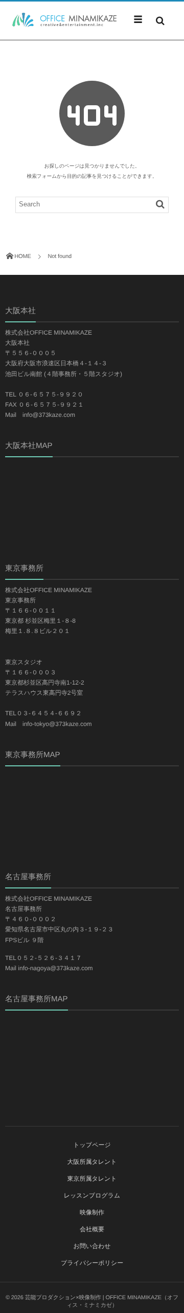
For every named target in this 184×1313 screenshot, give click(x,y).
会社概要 (92, 1229)
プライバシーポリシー (92, 1263)
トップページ (91, 1144)
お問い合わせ (91, 1246)
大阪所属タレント (92, 1161)
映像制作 (92, 1212)
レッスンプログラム (92, 1195)
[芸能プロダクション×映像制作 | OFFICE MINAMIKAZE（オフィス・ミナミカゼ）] (61, 20)
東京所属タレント (92, 1178)
